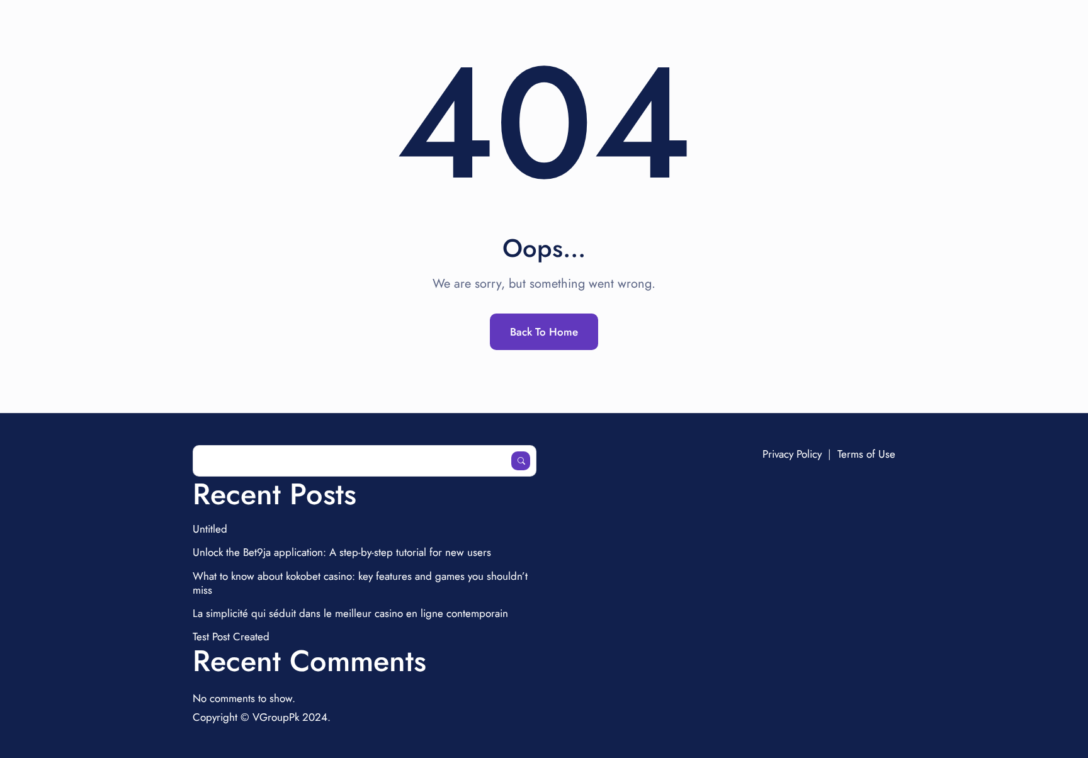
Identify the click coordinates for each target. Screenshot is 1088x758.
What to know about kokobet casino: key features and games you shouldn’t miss (360, 582)
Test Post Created (231, 636)
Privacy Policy (792, 453)
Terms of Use (866, 453)
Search (520, 460)
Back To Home (544, 331)
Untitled (210, 528)
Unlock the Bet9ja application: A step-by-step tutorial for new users (342, 552)
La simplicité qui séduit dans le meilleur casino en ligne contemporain (350, 613)
